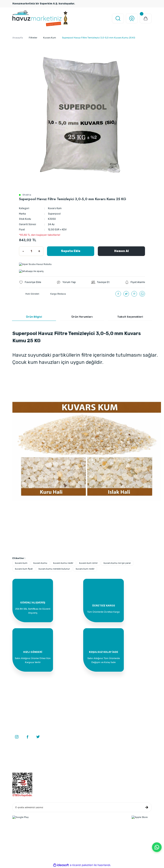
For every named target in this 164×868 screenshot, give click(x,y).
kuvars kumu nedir (63, 563)
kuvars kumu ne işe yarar (117, 563)
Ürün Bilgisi (34, 316)
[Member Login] (132, 18)
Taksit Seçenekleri (130, 316)
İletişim (64, 755)
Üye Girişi (17, 760)
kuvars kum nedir (85, 568)
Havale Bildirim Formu (72, 765)
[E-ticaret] (81, 865)
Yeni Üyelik (18, 755)
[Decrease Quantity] (23, 251)
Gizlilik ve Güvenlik (117, 760)
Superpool (54, 213)
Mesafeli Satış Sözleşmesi (121, 755)
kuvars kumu (40, 563)
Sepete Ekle (70, 251)
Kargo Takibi (66, 771)
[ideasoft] (61, 865)
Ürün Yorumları (82, 316)
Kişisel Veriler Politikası (119, 771)
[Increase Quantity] (39, 251)
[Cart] (146, 18)
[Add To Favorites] (30, 282)
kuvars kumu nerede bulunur (54, 568)
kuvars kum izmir (88, 563)
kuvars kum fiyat (24, 568)
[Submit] (147, 807)
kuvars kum (21, 563)
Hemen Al (121, 251)
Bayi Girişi (17, 765)
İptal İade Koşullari (117, 765)
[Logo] (40, 18)
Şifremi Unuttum (21, 771)
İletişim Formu (67, 760)
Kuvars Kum (55, 208)
